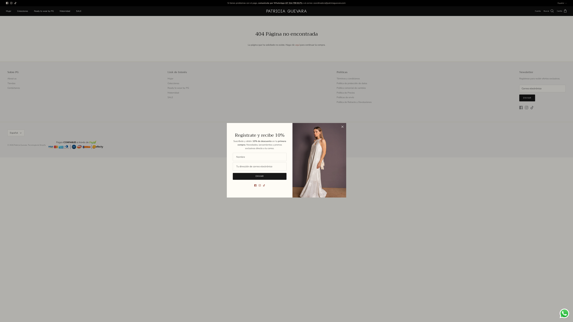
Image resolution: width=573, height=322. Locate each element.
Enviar (260, 176)
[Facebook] (255, 185)
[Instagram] (260, 185)
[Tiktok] (264, 185)
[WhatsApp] (564, 313)
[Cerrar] (342, 126)
